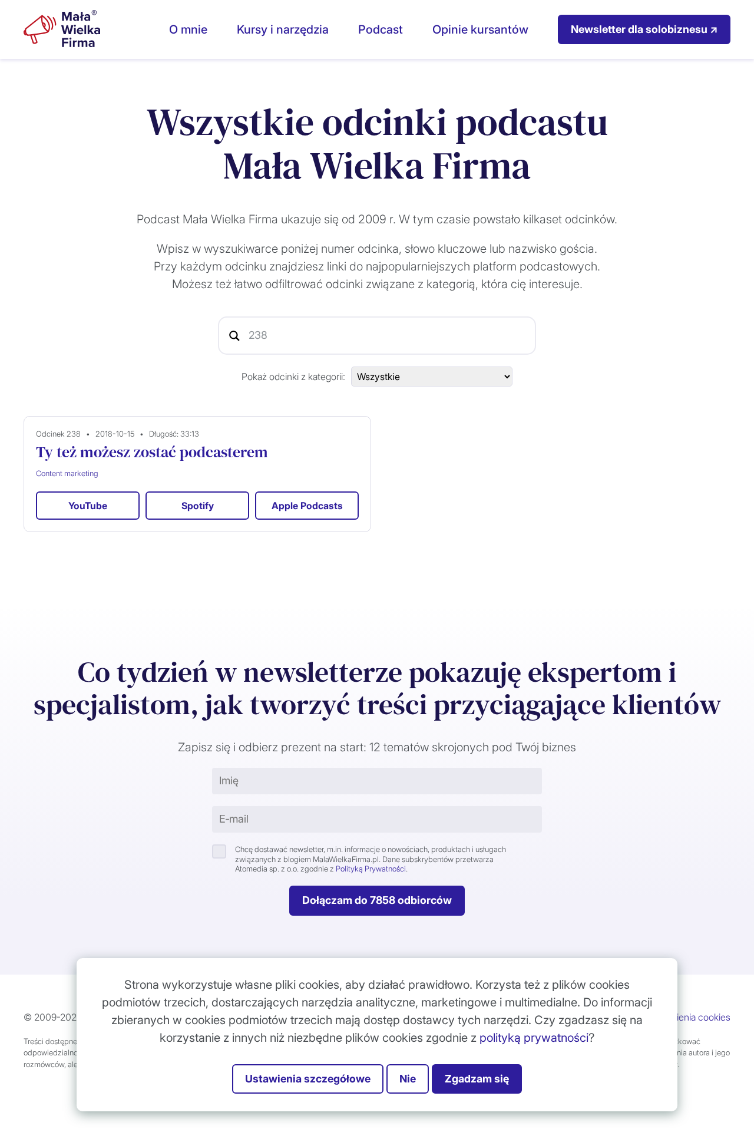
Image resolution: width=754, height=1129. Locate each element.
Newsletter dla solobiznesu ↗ (644, 29)
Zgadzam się (477, 1078)
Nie (407, 1078)
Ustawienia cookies (690, 1017)
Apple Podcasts (307, 505)
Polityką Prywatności (371, 868)
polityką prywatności (533, 1038)
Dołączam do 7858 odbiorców (377, 900)
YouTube (87, 505)
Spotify (197, 505)
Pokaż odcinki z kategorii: (293, 376)
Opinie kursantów (480, 29)
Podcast (380, 29)
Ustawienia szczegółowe (308, 1078)
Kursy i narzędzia (283, 29)
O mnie (188, 29)
